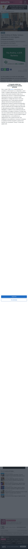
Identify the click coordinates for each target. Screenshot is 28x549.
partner (12, 89)
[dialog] (14, 274)
